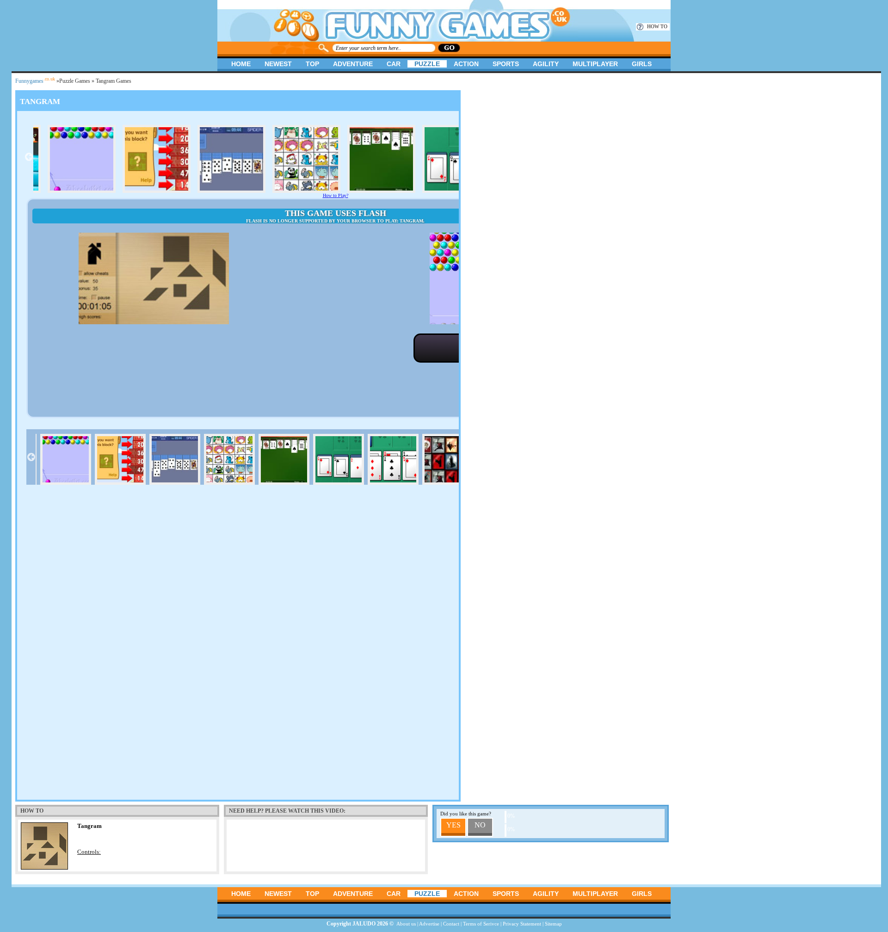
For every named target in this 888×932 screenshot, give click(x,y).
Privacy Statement (522, 923)
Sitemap (553, 923)
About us (406, 923)
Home (241, 64)
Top (312, 64)
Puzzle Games (74, 81)
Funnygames (35, 81)
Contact (451, 923)
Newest (278, 64)
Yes (453, 825)
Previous (28, 156)
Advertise (429, 923)
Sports (506, 64)
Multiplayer (595, 64)
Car (394, 64)
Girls (642, 64)
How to (657, 26)
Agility (546, 64)
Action (466, 64)
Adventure (353, 64)
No (480, 825)
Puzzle (427, 64)
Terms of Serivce (481, 923)
